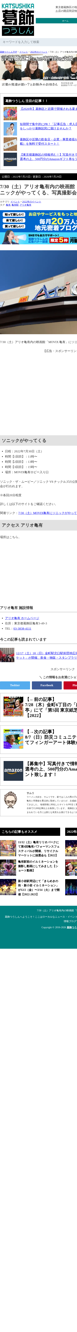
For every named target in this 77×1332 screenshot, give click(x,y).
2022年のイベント (38, 52)
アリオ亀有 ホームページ (22, 618)
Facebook (46, 685)
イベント (23, 52)
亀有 (8, 205)
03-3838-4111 (22, 628)
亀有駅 (15, 205)
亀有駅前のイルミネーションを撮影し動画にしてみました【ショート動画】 (38, 866)
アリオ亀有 (25, 205)
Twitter (15, 685)
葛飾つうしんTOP (8, 52)
